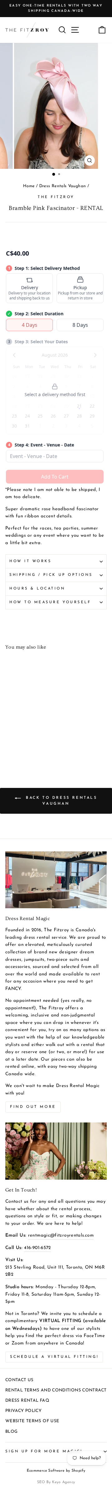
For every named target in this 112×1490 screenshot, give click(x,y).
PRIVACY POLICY (23, 1411)
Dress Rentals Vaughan (62, 186)
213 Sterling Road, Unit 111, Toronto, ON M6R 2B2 (55, 1271)
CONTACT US (19, 1380)
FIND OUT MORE (33, 1107)
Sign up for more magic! (43, 1451)
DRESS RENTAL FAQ (27, 1401)
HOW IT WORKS (30, 561)
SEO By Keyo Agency (56, 1482)
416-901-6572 (37, 1248)
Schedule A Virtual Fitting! (54, 1357)
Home (29, 186)
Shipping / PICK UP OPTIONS (51, 575)
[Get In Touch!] (56, 1150)
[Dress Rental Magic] (56, 879)
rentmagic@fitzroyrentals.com (61, 1235)
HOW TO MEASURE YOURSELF (50, 602)
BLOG (11, 1432)
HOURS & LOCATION (37, 588)
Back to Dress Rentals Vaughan (60, 801)
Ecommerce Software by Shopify (56, 1471)
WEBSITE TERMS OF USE (32, 1421)
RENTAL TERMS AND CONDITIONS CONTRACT (55, 1390)
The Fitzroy (56, 197)
